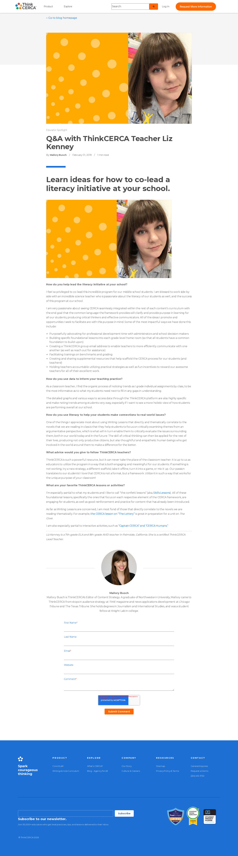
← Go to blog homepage (61, 17)
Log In (165, 6)
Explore (68, 6)
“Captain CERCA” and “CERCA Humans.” (143, 525)
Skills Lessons (161, 492)
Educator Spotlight (56, 130)
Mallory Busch (58, 155)
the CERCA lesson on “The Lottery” (113, 513)
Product (48, 6)
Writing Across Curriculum (65, 771)
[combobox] (130, 6)
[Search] (153, 6)
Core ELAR (57, 766)
